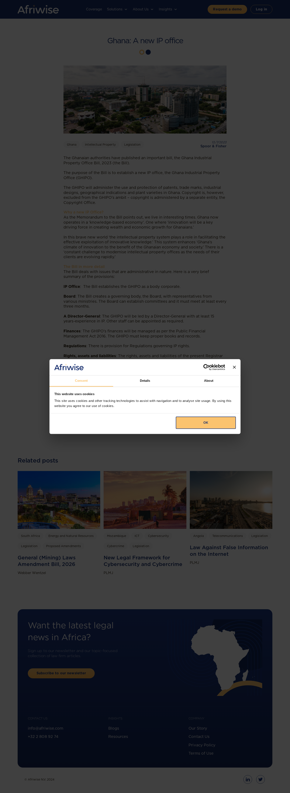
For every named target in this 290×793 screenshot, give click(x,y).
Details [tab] (145, 381)
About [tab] (208, 381)
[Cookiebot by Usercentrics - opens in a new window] (206, 367)
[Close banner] (234, 367)
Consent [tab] (81, 381)
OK (205, 423)
